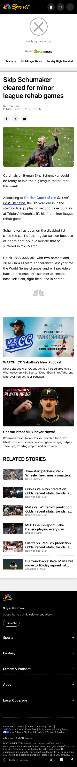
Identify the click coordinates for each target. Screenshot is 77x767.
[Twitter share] (15, 119)
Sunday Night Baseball (60, 61)
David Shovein (33, 478)
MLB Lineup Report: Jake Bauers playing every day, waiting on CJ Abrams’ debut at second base (49, 527)
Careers (20, 726)
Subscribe (11, 623)
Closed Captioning (36, 726)
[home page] (16, 7)
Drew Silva (13, 105)
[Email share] (24, 119)
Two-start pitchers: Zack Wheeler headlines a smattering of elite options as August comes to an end (49, 473)
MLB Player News (31, 61)
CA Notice (38, 732)
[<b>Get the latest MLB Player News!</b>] (38, 407)
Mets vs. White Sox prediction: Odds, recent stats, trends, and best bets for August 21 (49, 509)
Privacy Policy (61, 729)
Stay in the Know (13, 608)
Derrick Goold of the (40, 198)
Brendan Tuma (33, 532)
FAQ (51, 726)
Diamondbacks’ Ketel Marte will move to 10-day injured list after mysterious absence (49, 563)
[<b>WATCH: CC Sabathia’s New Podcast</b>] (38, 337)
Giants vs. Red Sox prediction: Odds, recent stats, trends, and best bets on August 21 (49, 545)
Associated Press (35, 568)
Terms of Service (55, 732)
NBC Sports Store (13, 729)
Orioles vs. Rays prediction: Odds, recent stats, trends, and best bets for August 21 (49, 491)
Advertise (8, 726)
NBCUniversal (24, 738)
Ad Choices (45, 729)
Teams (9, 61)
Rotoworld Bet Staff (36, 496)
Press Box (30, 729)
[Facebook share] (6, 119)
